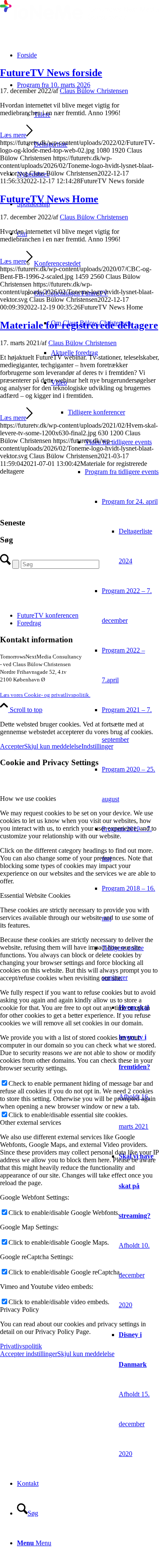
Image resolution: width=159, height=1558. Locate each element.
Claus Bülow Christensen (94, 90)
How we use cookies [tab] (28, 798)
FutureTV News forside (51, 72)
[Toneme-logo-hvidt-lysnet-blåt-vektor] (79, 18)
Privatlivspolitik (21, 1346)
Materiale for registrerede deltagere (79, 325)
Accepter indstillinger (28, 1353)
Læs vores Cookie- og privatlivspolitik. (45, 695)
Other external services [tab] (30, 1122)
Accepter (12, 746)
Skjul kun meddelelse (52, 746)
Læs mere (13, 135)
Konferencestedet (57, 263)
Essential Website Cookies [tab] (35, 895)
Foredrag (29, 623)
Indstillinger (97, 746)
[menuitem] (122, 442)
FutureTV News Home (49, 198)
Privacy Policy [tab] (19, 1309)
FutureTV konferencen (47, 615)
